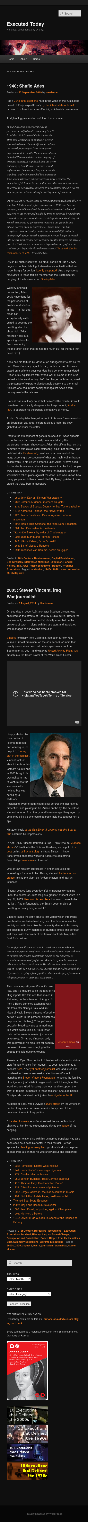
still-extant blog (30, 851)
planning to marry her (32, 1147)
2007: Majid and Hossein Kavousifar (34, 1205)
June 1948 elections (26, 101)
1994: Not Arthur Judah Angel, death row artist (40, 1196)
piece (37, 899)
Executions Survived (19, 1234)
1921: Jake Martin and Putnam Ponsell (36, 537)
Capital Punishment (63, 558)
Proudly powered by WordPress (44, 1514)
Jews (25, 565)
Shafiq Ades (48, 279)
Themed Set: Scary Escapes (30, 1200)
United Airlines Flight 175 (63, 650)
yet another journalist (42, 1069)
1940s (48, 569)
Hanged (67, 562)
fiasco (65, 1125)
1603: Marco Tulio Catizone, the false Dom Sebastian (45, 524)
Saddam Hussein (19, 1121)
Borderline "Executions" (48, 1230)
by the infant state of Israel (58, 105)
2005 (18, 1245)
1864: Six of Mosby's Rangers (31, 545)
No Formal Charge (58, 1234)
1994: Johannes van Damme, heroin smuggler (40, 550)
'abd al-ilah (37, 569)
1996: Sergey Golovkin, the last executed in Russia (43, 1192)
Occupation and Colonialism (23, 1238)
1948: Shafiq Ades (25, 86)
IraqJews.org (30, 453)
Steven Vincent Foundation (39, 1077)
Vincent (11, 637)
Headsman (52, 92)
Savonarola (27, 860)
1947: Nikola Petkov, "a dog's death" (34, 541)
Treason (56, 565)
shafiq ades (17, 573)
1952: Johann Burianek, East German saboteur (41, 1179)
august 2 (27, 1245)
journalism (47, 1245)
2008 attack (53, 1104)
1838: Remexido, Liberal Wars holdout (35, 1166)
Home (11, 59)
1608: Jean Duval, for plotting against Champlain (42, 1209)
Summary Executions (25, 1242)
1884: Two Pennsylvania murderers (34, 528)
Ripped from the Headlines (64, 1238)
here (19, 1069)
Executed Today (25, 23)
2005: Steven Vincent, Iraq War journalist (34, 593)
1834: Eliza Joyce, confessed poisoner (36, 1187)
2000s (10, 1245)
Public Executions (40, 565)
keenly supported (46, 270)
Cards (36, 59)
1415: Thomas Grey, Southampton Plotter (38, 1183)
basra (63, 569)
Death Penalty (15, 562)
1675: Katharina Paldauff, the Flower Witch (38, 511)
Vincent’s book (66, 1042)
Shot (9, 1242)
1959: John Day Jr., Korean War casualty (37, 497)
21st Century (25, 1230)
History (11, 565)
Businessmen (42, 558)
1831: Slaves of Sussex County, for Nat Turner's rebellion (47, 506)
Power (44, 1238)
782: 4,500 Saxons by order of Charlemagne (39, 532)
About (23, 59)
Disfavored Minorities (36, 562)
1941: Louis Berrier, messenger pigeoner (37, 1170)
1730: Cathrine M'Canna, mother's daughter (38, 502)
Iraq (19, 565)
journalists (61, 1245)
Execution (56, 562)
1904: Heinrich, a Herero (27, 1213)
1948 (56, 569)
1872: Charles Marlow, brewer (30, 1174)
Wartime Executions (51, 1242)
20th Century (25, 558)
